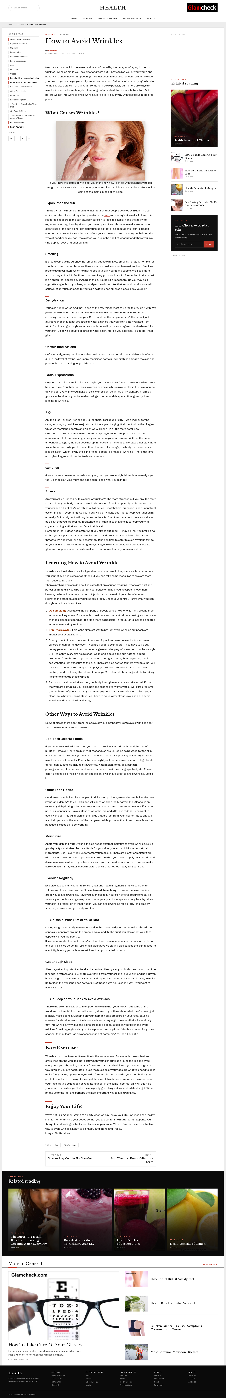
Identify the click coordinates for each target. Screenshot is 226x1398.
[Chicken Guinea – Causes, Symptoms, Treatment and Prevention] (136, 1328)
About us (192, 1375)
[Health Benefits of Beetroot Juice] (139, 1220)
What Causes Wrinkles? (21, 39)
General (20, 25)
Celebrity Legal (92, 1382)
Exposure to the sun (18, 44)
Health (113, 7)
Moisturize (14, 95)
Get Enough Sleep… (19, 111)
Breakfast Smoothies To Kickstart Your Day (79, 1242)
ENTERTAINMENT (107, 18)
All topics (192, 1382)
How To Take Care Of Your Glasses (45, 1344)
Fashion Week (126, 1385)
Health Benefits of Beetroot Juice (128, 1242)
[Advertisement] (194, 55)
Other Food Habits (18, 91)
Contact (191, 1379)
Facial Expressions (18, 61)
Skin (56, 1145)
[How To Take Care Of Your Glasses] (63, 1305)
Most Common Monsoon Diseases (174, 1352)
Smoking (14, 48)
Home (74, 18)
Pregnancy (158, 1385)
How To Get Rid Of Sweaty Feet (172, 1279)
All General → (210, 1264)
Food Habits (17, 1233)
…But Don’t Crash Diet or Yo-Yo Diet (23, 105)
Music (88, 1385)
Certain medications (19, 57)
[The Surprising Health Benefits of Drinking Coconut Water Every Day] (33, 1220)
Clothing (55, 1385)
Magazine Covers (59, 1375)
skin (107, 215)
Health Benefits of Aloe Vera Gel (173, 1303)
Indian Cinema (126, 1382)
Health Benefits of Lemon (188, 1243)
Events (88, 1379)
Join (208, 244)
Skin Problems (70, 1145)
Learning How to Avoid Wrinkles (24, 78)
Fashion (88, 18)
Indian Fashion (132, 18)
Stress (13, 74)
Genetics (14, 70)
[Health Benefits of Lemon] (192, 1220)
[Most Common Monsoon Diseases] (136, 1352)
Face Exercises (17, 123)
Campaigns (56, 1382)
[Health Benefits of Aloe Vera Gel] (136, 1304)
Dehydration (15, 52)
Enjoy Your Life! (17, 127)
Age (12, 65)
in (11, 138)
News (88, 1375)
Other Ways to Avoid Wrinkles (23, 82)
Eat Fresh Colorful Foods (21, 87)
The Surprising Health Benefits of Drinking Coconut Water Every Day (29, 1240)
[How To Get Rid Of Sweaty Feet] (136, 1279)
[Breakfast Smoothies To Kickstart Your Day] (86, 1220)
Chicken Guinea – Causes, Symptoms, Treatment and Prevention (176, 1327)
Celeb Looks (57, 1379)
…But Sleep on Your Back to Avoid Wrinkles (22, 116)
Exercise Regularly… (19, 100)
